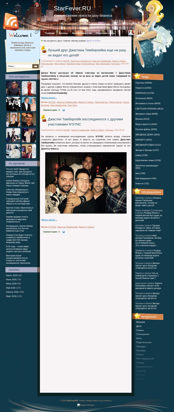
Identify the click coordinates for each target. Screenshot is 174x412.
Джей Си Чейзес (119, 61)
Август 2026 (12, 275)
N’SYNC (66, 130)
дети (139, 326)
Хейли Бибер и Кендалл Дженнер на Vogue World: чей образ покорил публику (20, 183)
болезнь (140, 378)
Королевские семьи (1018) (148, 160)
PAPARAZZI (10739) (144, 93)
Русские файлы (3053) (146, 129)
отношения (142, 334)
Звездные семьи (73, 64)
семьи (140, 330)
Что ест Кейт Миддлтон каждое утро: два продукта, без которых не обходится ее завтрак (20, 173)
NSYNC (66, 61)
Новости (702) (142, 183)
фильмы (140, 350)
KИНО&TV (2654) (143, 140)
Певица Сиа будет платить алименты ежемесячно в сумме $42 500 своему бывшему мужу (19, 239)
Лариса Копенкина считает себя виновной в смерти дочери (148, 285)
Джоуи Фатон (59, 64)
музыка (140, 374)
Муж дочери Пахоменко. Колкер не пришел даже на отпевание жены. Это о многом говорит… (148, 240)
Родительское (144, 342)
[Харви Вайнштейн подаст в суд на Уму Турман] (29, 142)
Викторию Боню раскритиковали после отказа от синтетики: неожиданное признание (18, 259)
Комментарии (51, 110)
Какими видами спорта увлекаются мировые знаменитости (17, 219)
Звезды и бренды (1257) (147, 150)
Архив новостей (82, 33)
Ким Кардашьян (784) (145, 178)
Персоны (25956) (143, 83)
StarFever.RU (72, 8)
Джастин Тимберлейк (102, 61)
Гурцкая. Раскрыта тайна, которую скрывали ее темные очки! (148, 228)
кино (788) (140, 173)
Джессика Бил (47, 64)
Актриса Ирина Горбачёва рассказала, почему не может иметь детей (148, 201)
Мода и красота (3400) (146, 124)
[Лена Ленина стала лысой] (29, 95)
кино (139, 338)
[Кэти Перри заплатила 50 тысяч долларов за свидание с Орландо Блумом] (29, 110)
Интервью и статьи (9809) (147, 103)
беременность (144, 366)
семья (140, 354)
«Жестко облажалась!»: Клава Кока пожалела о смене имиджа (17, 192)
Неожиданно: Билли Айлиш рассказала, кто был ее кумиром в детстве (19, 228)
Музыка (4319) (142, 119)
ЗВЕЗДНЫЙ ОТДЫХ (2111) (148, 145)
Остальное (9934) (144, 98)
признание (142, 382)
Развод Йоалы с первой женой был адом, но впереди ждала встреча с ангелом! (148, 216)
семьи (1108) (141, 155)
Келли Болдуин (88, 64)
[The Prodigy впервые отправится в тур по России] (13, 110)
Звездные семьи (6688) (146, 114)
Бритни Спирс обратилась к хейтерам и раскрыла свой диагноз (19, 210)
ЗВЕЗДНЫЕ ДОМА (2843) (147, 134)
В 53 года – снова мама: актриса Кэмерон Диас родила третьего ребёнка (18, 249)
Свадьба (141, 370)
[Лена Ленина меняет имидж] (13, 126)
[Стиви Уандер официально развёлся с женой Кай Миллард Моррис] (13, 95)
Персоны (109, 130)
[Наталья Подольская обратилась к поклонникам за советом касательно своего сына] (13, 142)
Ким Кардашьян (145, 358)
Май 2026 (10, 288)
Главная (50, 33)
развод (140, 362)
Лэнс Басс (115, 64)
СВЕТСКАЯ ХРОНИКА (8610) (149, 109)
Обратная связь (105, 33)
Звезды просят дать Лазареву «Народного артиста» (147, 265)
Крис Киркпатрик (103, 64)
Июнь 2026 (11, 283)
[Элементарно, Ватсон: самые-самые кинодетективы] (29, 126)
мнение (140, 322)
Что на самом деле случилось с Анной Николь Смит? (147, 275)
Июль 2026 (11, 279)
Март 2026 (11, 296)
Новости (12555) (143, 88)
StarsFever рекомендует (81, 61)
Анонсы (63, 33)
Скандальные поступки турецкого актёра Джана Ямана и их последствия (18, 201)
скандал (141, 346)
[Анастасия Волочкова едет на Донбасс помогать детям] (29, 157)
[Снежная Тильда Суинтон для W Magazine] (13, 157)
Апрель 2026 (12, 292)
